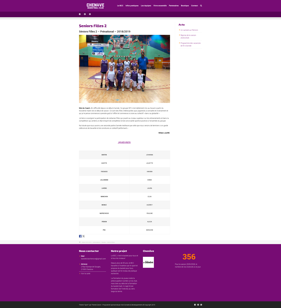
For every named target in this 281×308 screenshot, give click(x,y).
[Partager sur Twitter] (83, 236)
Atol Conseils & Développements (132, 305)
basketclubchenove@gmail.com (93, 258)
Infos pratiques (132, 5)
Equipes (104, 242)
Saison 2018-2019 (86, 242)
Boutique (185, 5)
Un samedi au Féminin (189, 30)
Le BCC (120, 5)
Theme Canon (96, 305)
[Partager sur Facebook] (80, 236)
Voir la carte (85, 273)
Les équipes (146, 5)
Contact (194, 5)
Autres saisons (96, 242)
